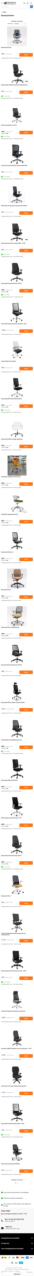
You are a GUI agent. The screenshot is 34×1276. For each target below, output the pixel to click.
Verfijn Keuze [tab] (17, 1274)
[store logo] (10, 3)
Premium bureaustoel (14, 165)
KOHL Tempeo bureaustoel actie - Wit (11, 818)
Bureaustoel (9, 125)
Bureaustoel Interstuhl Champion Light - (13, 970)
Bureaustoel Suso (6, 896)
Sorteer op (10, 23)
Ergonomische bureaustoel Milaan (10, 1163)
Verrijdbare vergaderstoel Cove (9, 514)
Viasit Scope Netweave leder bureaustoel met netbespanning (13, 934)
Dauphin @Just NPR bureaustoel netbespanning (14, 85)
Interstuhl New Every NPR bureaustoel (11, 740)
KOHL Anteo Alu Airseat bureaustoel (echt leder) (14, 205)
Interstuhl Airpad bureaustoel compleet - (13, 323)
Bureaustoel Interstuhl (13, 243)
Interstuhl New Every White (8, 361)
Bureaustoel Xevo (6, 589)
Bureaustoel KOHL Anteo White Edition (11, 398)
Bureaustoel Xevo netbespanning (10, 627)
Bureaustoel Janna (6, 47)
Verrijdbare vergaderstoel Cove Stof (11, 476)
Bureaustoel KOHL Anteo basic (9, 780)
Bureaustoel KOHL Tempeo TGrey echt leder (13, 702)
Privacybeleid (29, 1272)
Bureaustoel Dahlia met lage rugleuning (11, 439)
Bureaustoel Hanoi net (7, 552)
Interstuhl (16, 1048)
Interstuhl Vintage (13, 1011)
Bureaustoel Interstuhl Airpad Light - (12, 1123)
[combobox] (15, 6)
